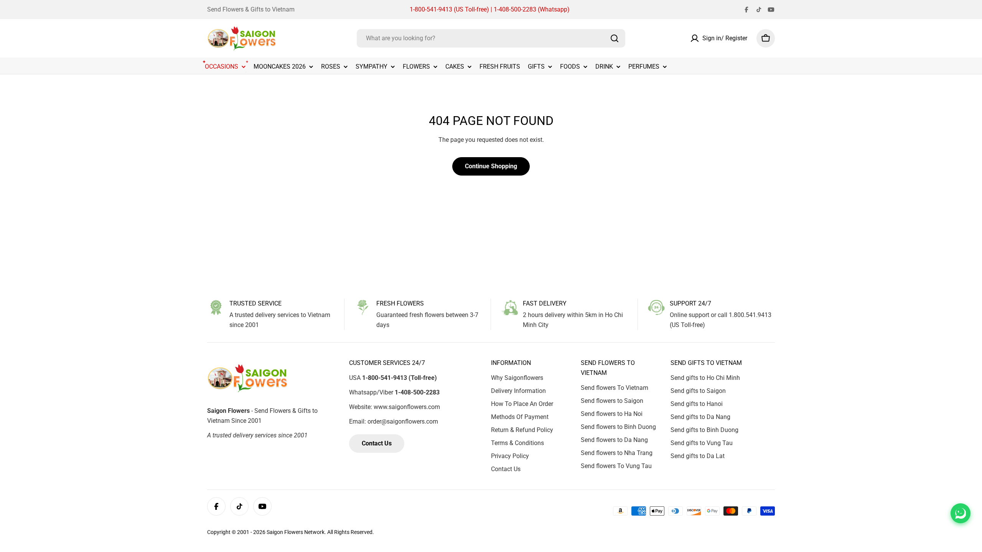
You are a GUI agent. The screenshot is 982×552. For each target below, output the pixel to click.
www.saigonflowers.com (407, 407)
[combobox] (491, 38)
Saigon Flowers (285, 532)
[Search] (614, 38)
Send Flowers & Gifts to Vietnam (251, 9)
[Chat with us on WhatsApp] (960, 513)
